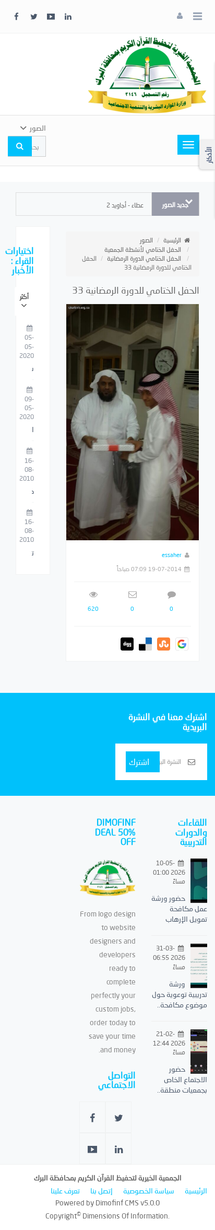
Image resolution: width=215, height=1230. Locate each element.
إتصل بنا (101, 1190)
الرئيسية (172, 240)
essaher (172, 554)
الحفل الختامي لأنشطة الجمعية (142, 249)
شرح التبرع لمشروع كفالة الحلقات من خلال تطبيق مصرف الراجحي (33, 369)
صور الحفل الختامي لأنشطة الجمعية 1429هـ (33, 491)
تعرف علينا (65, 1190)
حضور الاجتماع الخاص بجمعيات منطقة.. (182, 1079)
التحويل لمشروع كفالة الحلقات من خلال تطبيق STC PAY (33, 430)
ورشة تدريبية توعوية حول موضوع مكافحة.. (179, 994)
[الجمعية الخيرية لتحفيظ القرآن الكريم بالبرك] (147, 73)
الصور (146, 240)
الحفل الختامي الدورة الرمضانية (144, 258)
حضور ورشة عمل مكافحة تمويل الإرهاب (179, 908)
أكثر (24, 296)
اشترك (139, 762)
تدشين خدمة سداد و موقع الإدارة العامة (33, 553)
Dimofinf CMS (117, 1202)
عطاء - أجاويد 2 (125, 205)
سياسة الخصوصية (148, 1190)
